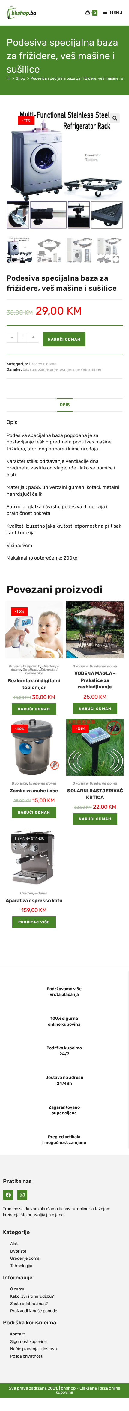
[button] (115, 118)
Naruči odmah (64, 339)
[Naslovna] (8, 78)
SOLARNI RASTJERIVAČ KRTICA (95, 794)
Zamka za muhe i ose (34, 791)
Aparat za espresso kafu (34, 900)
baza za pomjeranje (40, 369)
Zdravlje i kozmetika (41, 671)
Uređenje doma (42, 364)
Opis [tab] (65, 404)
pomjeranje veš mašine (80, 369)
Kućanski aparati (24, 666)
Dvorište (80, 666)
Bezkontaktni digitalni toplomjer (34, 684)
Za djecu (31, 670)
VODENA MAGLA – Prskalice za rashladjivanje (95, 680)
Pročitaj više (34, 922)
